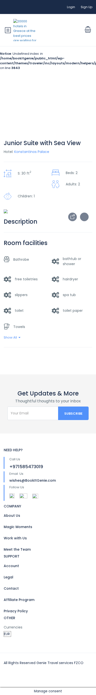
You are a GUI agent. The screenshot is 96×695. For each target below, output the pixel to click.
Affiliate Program (19, 599)
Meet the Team (17, 549)
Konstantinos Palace (31, 151)
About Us (12, 515)
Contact (11, 588)
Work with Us (15, 538)
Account (11, 565)
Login (71, 7)
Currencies (13, 627)
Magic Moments (18, 526)
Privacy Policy (16, 611)
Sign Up (86, 7)
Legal (8, 577)
